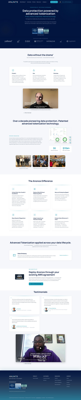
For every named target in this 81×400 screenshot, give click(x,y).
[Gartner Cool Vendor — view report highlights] (40, 31)
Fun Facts (68, 384)
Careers (68, 382)
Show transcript (28, 112)
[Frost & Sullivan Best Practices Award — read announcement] (46, 31)
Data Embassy (23, 1)
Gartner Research (58, 380)
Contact (68, 386)
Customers (29, 1)
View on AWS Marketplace (36, 283)
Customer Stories (46, 378)
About (68, 378)
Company (44, 1)
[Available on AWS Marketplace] (19, 277)
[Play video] (40, 98)
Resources (39, 1)
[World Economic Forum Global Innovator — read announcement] (35, 31)
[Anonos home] (13, 2)
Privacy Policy (33, 397)
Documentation (57, 384)
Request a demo (54, 1)
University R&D (69, 380)
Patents (56, 378)
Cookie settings (38, 397)
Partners (34, 1)
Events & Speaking (58, 382)
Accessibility (43, 397)
